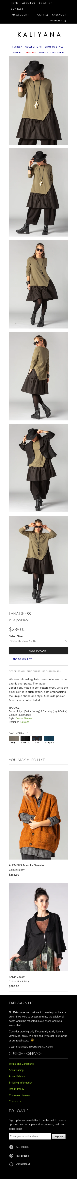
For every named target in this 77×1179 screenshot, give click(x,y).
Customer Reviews (19, 1095)
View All (17, 52)
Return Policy (51, 671)
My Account (20, 14)
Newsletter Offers (52, 52)
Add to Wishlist (22, 659)
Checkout (59, 14)
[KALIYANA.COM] (38, 34)
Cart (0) (42, 14)
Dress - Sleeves (23, 718)
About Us (28, 3)
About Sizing (16, 1070)
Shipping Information (20, 1082)
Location (46, 3)
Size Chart (33, 671)
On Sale (31, 52)
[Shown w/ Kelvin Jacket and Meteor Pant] (38, 469)
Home (14, 3)
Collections (33, 47)
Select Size (16, 636)
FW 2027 (17, 47)
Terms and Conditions (21, 1063)
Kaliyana (24, 722)
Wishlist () (58, 20)
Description (17, 671)
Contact (17, 8)
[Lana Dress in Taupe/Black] (38, 101)
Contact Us (15, 1101)
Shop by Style (54, 47)
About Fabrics (17, 1076)
